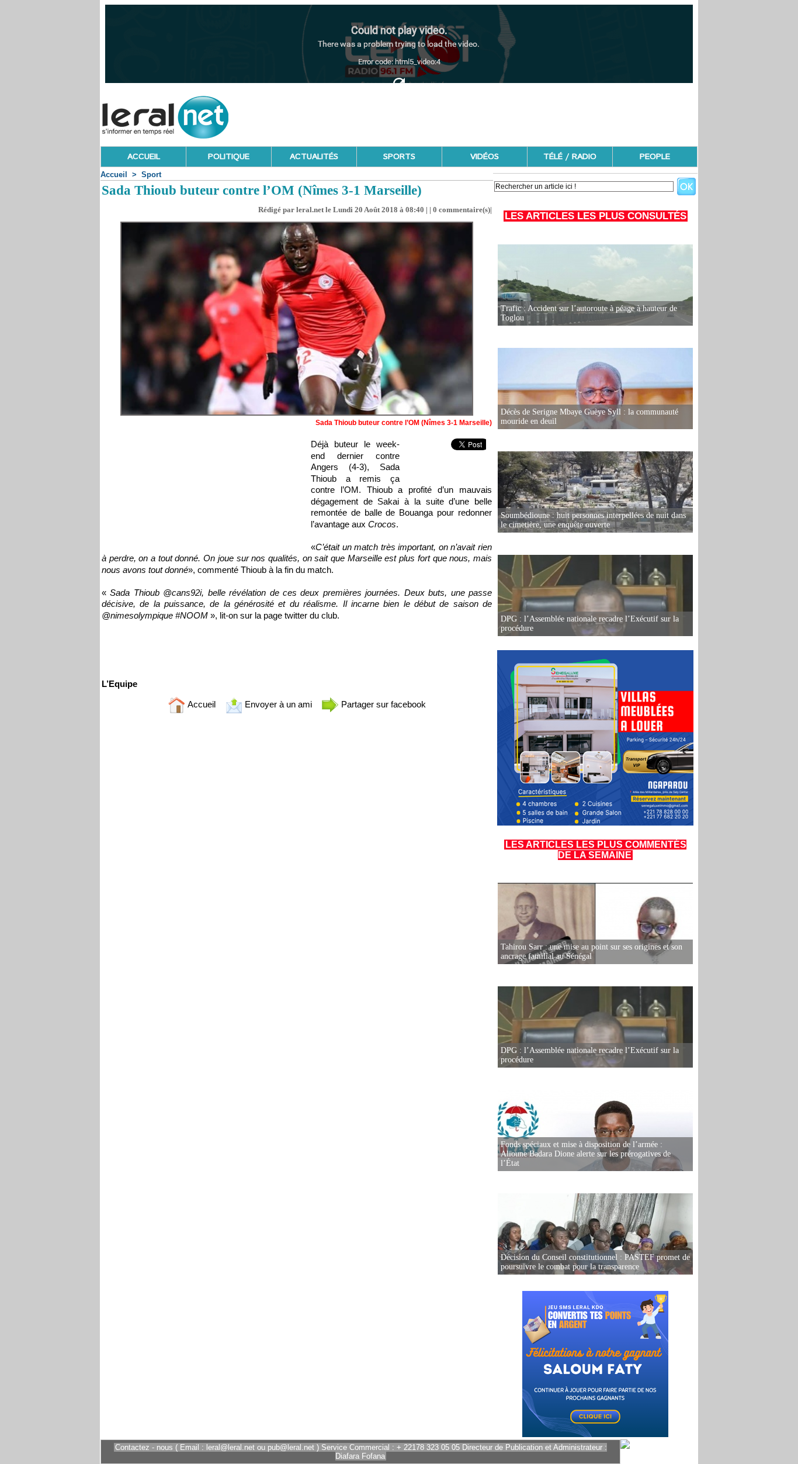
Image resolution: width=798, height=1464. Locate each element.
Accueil (113, 174)
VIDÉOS (484, 157)
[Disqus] (297, 877)
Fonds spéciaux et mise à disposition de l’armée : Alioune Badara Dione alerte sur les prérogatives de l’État (586, 1154)
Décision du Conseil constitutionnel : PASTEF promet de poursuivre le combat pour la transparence (595, 1262)
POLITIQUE (228, 157)
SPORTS (399, 157)
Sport (151, 174)
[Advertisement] (485, 114)
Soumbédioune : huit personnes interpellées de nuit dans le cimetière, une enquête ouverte (593, 520)
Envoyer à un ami (277, 704)
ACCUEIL (143, 157)
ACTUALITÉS (314, 157)
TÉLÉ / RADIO (569, 157)
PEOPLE (655, 157)
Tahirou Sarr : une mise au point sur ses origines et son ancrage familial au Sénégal (591, 951)
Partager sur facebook (382, 704)
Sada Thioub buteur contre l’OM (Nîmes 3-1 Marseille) (403, 423)
